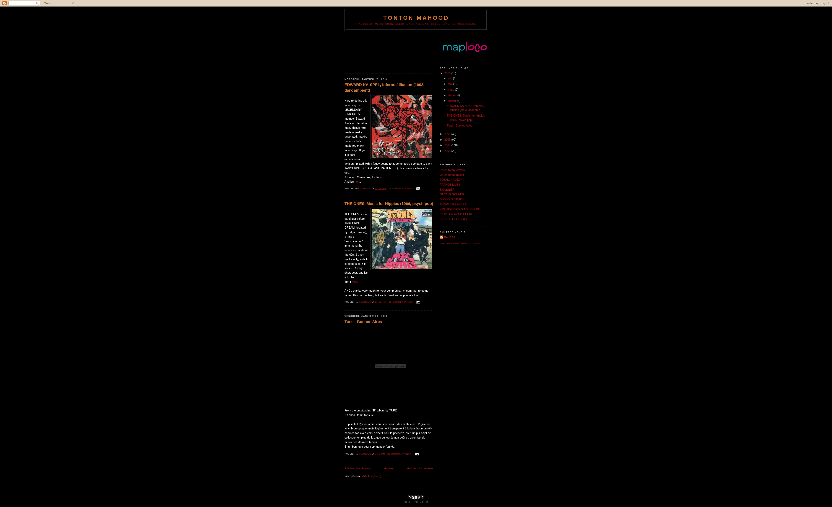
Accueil (388, 468)
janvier (452, 100)
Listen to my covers (452, 170)
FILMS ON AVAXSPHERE (456, 214)
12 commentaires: (401, 302)
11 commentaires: (401, 188)
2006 (447, 151)
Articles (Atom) (371, 476)
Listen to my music (452, 174)
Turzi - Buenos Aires (363, 322)
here (357, 181)
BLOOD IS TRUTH (451, 199)
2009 (447, 134)
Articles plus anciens (420, 468)
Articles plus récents (357, 468)
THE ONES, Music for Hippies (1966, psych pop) (388, 204)
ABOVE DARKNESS (453, 204)
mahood (449, 237)
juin (450, 78)
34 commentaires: (400, 454)
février (452, 95)
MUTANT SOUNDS (452, 194)
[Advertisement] (369, 39)
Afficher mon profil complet (461, 243)
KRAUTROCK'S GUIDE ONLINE (460, 209)
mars (451, 89)
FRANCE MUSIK (450, 184)
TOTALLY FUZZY (451, 179)
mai (450, 84)
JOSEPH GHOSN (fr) (453, 219)
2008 (447, 139)
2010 (447, 73)
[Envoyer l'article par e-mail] (418, 188)
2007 (447, 145)
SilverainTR (447, 189)
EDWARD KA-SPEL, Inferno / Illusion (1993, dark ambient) (384, 87)
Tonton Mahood (416, 18)
